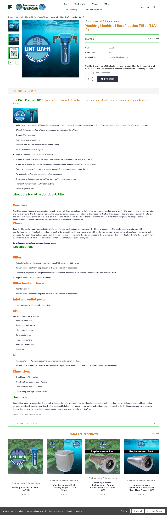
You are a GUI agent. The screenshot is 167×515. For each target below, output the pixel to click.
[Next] (17, 62)
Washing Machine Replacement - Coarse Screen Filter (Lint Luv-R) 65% (103, 486)
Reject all (138, 511)
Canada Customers (93, 10)
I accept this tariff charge (99, 73)
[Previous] (10, 62)
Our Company (71, 10)
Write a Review (153, 39)
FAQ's (106, 4)
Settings (124, 511)
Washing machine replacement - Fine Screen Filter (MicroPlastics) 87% (141, 487)
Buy (65, 4)
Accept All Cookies (155, 511)
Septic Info (80, 4)
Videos (95, 4)
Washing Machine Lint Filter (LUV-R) (25, 488)
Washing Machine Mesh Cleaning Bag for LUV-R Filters (64, 487)
